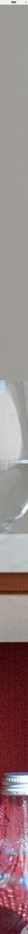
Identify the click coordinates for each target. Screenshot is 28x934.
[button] (26, 2)
